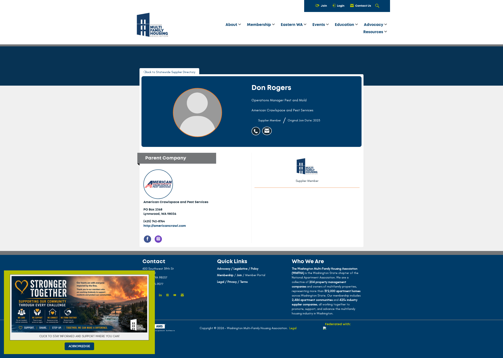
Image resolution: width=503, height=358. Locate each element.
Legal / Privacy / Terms (232, 282)
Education (345, 25)
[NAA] (337, 340)
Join (239, 275)
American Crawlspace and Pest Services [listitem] (175, 202)
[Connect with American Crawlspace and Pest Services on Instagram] (158, 239)
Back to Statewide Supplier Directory (170, 72)
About (232, 25)
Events (319, 25)
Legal (292, 328)
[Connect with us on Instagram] (167, 295)
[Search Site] (377, 6)
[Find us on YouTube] (175, 295)
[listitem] (257, 129)
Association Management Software (157, 330)
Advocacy (374, 25)
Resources (373, 32)
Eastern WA (292, 25)
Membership (259, 25)
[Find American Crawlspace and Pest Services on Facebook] (147, 239)
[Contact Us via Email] (182, 295)
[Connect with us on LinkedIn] (160, 295)
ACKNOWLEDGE (79, 346)
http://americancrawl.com (164, 225)
